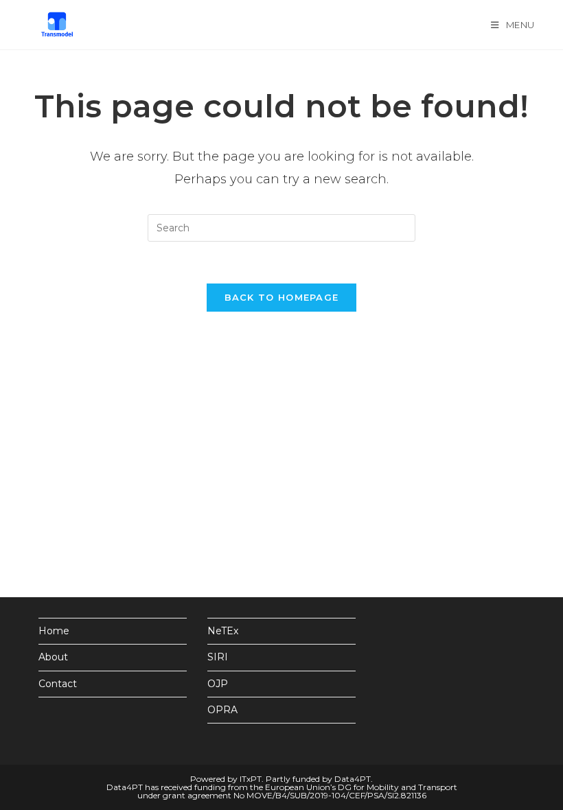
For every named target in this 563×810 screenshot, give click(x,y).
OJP (217, 684)
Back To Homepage (282, 297)
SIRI (217, 657)
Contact (57, 684)
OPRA (222, 710)
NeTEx (222, 631)
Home (53, 631)
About (53, 657)
